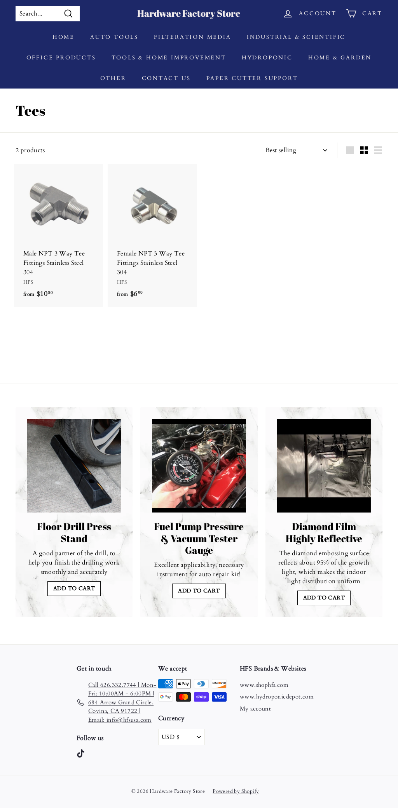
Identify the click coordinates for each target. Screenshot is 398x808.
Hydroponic (267, 57)
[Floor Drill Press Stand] (74, 466)
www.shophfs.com (264, 685)
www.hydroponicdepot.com (277, 696)
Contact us (166, 78)
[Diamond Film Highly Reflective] (324, 466)
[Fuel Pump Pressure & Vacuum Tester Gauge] (199, 466)
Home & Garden (340, 57)
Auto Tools (114, 37)
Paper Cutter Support (252, 78)
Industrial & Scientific (296, 37)
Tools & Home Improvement (169, 57)
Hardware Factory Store (188, 13)
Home (63, 37)
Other (113, 78)
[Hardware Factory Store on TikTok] (81, 753)
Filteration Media (192, 37)
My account (255, 708)
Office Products (61, 57)
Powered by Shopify (236, 791)
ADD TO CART (74, 588)
